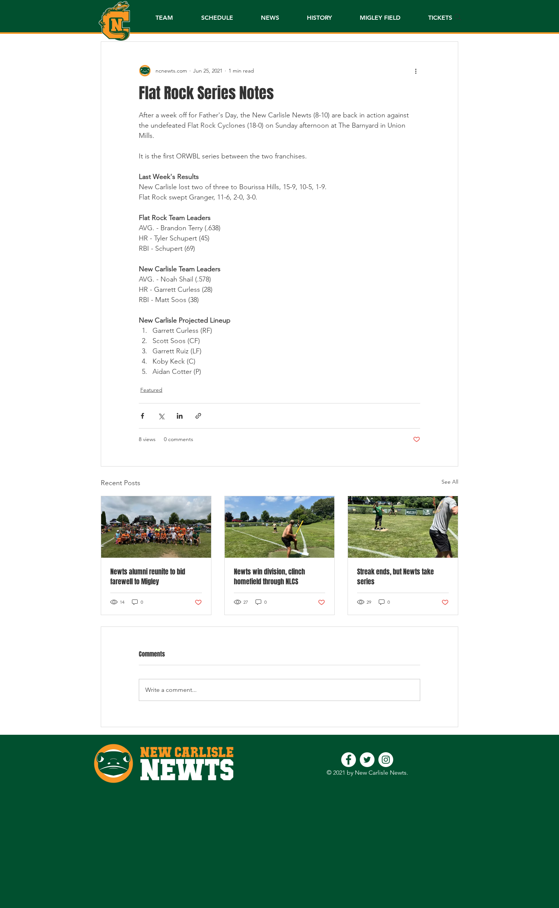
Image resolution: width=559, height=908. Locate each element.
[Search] (458, 17)
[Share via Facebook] (142, 415)
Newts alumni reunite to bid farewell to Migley (147, 577)
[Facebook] (348, 759)
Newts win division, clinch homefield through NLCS (269, 577)
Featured (151, 389)
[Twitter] (367, 759)
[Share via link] (198, 415)
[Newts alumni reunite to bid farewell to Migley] (156, 527)
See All (449, 481)
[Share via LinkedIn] (179, 415)
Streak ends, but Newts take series (395, 577)
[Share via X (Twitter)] (161, 415)
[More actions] (415, 70)
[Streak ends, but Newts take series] (403, 527)
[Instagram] (385, 759)
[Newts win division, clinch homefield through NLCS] (280, 527)
